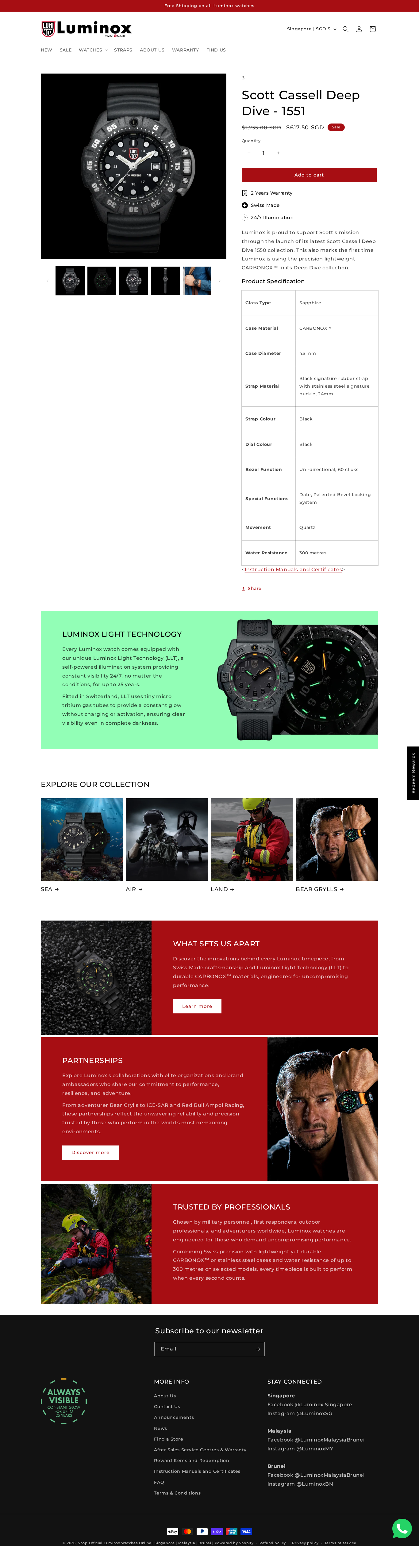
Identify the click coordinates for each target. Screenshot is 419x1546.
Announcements (174, 1417)
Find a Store (168, 1439)
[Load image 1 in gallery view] (70, 281)
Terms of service (340, 1543)
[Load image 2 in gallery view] (101, 281)
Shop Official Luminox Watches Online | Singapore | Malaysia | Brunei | (145, 1543)
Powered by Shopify (234, 1543)
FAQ (159, 1482)
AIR (131, 889)
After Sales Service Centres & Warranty (200, 1450)
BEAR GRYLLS (316, 889)
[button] (92, 50)
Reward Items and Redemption (191, 1460)
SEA (46, 889)
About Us (165, 1396)
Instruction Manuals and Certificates (197, 1471)
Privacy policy (305, 1543)
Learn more (197, 1006)
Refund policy (272, 1543)
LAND (219, 889)
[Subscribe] (257, 1349)
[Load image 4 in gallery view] (165, 281)
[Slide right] (219, 280)
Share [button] (255, 588)
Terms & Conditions (177, 1493)
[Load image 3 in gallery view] (133, 281)
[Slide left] (47, 280)
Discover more (90, 1152)
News (160, 1428)
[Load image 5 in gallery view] (197, 281)
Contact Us (167, 1406)
